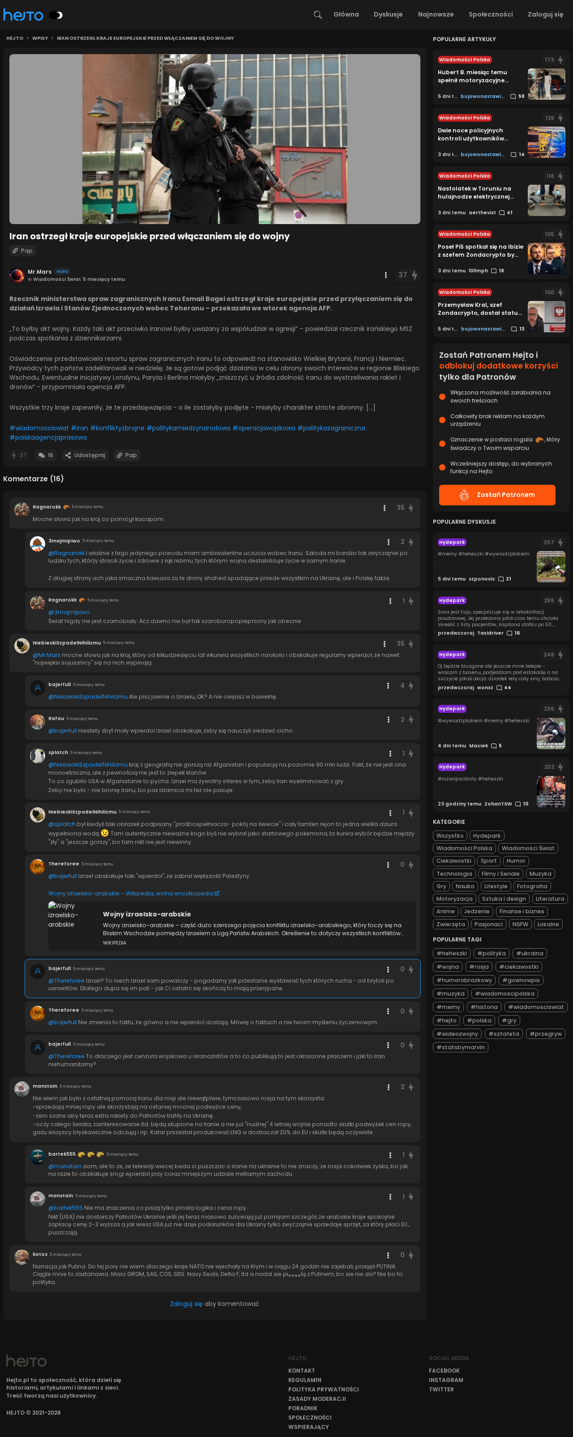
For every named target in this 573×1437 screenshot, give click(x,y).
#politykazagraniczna (331, 428)
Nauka (465, 886)
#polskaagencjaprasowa (48, 437)
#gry (509, 1020)
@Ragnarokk (66, 553)
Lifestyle (496, 886)
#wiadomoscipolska (505, 993)
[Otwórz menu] (386, 275)
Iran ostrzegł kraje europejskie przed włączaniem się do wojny (145, 38)
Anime (445, 911)
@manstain (64, 1166)
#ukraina (529, 953)
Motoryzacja (454, 899)
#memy (448, 1007)
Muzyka (541, 873)
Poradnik (302, 1408)
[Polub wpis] (415, 275)
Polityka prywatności (323, 1389)
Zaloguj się (546, 14)
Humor (516, 861)
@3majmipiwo (69, 612)
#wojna (447, 967)
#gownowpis (521, 980)
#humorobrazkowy (464, 980)
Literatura (550, 899)
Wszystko (450, 835)
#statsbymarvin (460, 1047)
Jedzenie (477, 911)
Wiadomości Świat (528, 848)
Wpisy (40, 38)
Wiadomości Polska (464, 848)
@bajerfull (62, 730)
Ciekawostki (453, 861)
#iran (79, 428)
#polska (479, 1020)
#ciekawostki (519, 967)
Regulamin (304, 1380)
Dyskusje (388, 14)
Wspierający (308, 1427)
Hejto (14, 38)
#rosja (479, 967)
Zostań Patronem (506, 494)
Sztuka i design (504, 899)
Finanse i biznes (522, 911)
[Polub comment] (411, 507)
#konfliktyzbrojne (117, 428)
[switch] (56, 15)
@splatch (62, 824)
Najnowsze (436, 14)
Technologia (454, 873)
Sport (489, 861)
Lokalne (548, 924)
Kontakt (301, 1370)
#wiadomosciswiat (39, 428)
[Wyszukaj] (318, 15)
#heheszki (451, 953)
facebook (444, 1370)
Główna (346, 14)
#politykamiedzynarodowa (188, 428)
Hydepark (487, 835)
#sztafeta (503, 1034)
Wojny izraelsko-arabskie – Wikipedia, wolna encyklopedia (131, 893)
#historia (484, 1007)
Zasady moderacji (317, 1399)
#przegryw (546, 1034)
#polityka (491, 953)
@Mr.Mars (46, 655)
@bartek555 (65, 1208)
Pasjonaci (489, 924)
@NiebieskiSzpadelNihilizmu (88, 696)
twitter (441, 1389)
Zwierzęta (450, 924)
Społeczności (491, 14)
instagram (446, 1380)
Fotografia (532, 886)
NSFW (520, 924)
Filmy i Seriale (501, 873)
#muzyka (450, 993)
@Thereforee (66, 980)
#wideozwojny (457, 1034)
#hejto (446, 1020)
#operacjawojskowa (263, 428)
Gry (441, 886)
